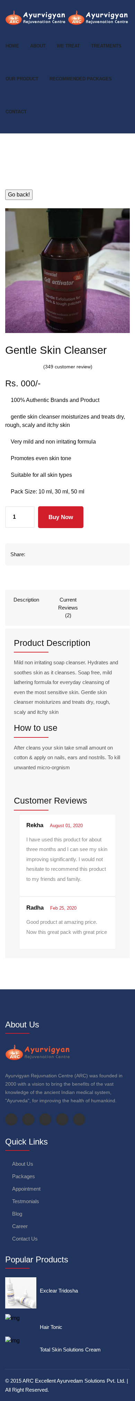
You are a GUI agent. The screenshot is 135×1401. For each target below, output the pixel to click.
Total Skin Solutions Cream (70, 1349)
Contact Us (25, 1239)
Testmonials (25, 1201)
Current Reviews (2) (68, 607)
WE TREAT (68, 46)
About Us (22, 1164)
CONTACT (16, 111)
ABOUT (38, 46)
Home (12, 46)
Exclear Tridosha (59, 1291)
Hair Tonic (51, 1327)
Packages (23, 1176)
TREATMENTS (106, 46)
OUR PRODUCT (22, 78)
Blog (17, 1214)
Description (26, 600)
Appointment (26, 1189)
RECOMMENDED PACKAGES (81, 78)
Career (20, 1226)
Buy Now (60, 517)
